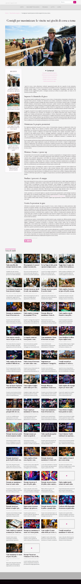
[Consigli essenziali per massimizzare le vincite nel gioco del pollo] (67, 523)
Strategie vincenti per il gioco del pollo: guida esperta (30, 484)
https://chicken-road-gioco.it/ (57, 196)
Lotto (52, 7)
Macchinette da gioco (33, 7)
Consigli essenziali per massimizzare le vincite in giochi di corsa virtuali (65, 363)
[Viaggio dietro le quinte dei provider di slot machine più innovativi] (67, 258)
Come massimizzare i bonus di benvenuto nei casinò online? (48, 339)
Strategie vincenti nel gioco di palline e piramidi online (48, 507)
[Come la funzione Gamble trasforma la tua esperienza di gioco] (67, 427)
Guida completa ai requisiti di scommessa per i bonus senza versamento (14, 532)
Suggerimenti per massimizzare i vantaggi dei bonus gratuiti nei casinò (48, 363)
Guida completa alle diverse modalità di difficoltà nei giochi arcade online (13, 363)
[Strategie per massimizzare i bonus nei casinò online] (14, 475)
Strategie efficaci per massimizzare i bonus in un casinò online (48, 387)
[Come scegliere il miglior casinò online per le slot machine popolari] (32, 379)
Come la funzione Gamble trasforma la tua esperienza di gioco (67, 436)
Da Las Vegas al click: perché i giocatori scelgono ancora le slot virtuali (49, 267)
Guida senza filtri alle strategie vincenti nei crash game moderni (13, 267)
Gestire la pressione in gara (49, 81)
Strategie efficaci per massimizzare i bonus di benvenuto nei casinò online (49, 315)
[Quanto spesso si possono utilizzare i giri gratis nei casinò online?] (32, 499)
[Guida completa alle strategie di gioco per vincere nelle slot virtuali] (67, 379)
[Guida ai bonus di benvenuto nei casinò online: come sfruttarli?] (32, 355)
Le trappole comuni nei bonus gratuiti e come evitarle (30, 339)
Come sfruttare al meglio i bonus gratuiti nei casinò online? (66, 411)
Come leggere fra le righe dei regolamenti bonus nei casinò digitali (13, 127)
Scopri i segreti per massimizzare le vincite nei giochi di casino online (31, 411)
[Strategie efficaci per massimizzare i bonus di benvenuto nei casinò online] (49, 306)
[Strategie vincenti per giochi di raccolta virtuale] (49, 282)
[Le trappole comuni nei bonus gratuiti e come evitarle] (32, 330)
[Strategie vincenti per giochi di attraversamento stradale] (14, 427)
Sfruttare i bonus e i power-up (49, 77)
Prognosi (45, 7)
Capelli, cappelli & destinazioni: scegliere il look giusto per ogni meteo (13, 89)
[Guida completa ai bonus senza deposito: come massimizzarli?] (32, 451)
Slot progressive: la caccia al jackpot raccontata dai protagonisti (31, 267)
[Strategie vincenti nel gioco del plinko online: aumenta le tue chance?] (49, 475)
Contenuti (50, 71)
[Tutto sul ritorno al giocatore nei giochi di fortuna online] (14, 379)
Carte (22, 7)
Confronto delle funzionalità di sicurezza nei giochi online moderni (66, 508)
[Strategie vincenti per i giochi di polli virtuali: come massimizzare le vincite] (14, 451)
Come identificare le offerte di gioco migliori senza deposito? (66, 339)
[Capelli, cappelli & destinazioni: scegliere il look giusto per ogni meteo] (13, 80)
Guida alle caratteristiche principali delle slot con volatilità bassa (13, 411)
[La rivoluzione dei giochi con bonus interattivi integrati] (14, 282)
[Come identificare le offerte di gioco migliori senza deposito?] (67, 330)
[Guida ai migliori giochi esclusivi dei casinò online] (67, 475)
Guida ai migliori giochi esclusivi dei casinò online (66, 483)
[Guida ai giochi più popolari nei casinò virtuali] (49, 427)
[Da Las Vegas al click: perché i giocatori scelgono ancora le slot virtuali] (49, 258)
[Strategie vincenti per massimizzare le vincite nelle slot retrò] (49, 451)
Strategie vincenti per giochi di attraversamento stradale (14, 435)
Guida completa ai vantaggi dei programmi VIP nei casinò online (31, 315)
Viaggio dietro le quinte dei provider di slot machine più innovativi (66, 267)
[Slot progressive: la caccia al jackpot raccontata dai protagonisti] (32, 258)
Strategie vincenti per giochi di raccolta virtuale (49, 290)
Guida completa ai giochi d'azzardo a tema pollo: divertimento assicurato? (65, 315)
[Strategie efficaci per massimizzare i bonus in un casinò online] (49, 379)
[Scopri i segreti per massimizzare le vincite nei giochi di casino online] (32, 403)
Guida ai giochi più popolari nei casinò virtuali (48, 435)
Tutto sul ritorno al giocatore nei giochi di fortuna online (14, 386)
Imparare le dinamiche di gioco (49, 73)
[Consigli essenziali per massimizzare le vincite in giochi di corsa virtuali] (67, 355)
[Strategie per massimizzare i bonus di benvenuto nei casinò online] (14, 306)
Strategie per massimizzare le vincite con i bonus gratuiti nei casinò (32, 532)
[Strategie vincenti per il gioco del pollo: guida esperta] (32, 475)
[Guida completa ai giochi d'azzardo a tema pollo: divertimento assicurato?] (67, 306)
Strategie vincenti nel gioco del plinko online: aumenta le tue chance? (49, 484)
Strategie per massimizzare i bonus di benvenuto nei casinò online (13, 315)
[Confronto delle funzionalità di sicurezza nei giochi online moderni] (67, 499)
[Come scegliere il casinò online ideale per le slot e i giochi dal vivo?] (49, 523)
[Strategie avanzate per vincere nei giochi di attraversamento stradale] (32, 427)
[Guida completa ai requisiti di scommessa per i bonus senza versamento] (14, 523)
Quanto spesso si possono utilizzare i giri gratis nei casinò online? (31, 508)
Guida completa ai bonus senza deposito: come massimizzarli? (30, 460)
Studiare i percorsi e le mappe (49, 79)
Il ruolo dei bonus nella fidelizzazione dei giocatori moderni (13, 168)
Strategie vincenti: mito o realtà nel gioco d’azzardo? (13, 108)
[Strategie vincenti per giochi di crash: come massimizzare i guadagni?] (32, 282)
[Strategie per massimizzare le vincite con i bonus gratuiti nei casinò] (32, 523)
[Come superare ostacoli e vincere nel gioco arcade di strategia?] (14, 330)
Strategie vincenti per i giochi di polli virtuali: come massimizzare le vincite (13, 460)
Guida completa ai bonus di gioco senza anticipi (66, 459)
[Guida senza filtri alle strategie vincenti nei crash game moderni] (14, 258)
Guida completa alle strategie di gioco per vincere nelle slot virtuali (67, 387)
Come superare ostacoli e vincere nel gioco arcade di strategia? (13, 339)
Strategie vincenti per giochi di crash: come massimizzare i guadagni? (32, 291)
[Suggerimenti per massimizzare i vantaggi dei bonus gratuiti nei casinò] (49, 355)
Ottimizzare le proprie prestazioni (49, 75)
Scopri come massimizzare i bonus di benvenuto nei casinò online (48, 411)
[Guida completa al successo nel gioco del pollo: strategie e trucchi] (67, 282)
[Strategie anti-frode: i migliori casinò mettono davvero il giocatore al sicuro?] (13, 138)
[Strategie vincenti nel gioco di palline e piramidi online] (49, 499)
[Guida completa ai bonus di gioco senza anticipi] (67, 451)
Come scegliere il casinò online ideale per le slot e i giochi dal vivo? (48, 532)
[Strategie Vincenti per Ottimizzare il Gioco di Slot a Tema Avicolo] (32, 548)
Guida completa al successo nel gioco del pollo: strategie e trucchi (66, 291)
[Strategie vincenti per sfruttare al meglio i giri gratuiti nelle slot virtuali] (14, 499)
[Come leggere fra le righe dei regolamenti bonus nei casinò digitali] (13, 118)
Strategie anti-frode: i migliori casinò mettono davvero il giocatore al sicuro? (13, 148)
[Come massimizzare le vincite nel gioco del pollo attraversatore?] (14, 548)
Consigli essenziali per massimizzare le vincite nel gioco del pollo (66, 532)
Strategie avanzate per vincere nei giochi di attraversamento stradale (30, 436)
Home (6, 13)
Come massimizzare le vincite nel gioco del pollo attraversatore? (14, 556)
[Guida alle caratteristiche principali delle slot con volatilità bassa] (14, 403)
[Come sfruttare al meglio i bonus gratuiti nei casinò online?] (67, 403)
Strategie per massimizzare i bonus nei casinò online (13, 483)
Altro (59, 7)
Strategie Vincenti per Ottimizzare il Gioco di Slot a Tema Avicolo (31, 556)
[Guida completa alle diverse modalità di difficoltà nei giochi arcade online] (14, 355)
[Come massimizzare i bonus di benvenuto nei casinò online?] (49, 330)
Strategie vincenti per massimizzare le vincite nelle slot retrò (49, 460)
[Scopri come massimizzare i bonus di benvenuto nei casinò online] (49, 403)
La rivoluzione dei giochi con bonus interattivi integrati (14, 290)
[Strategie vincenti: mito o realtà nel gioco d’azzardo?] (13, 100)
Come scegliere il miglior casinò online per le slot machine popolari (30, 387)
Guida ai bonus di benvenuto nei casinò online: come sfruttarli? (31, 363)
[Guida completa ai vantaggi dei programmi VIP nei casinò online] (32, 306)
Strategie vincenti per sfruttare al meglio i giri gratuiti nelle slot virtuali (13, 508)
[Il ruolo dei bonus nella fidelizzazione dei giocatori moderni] (13, 159)
